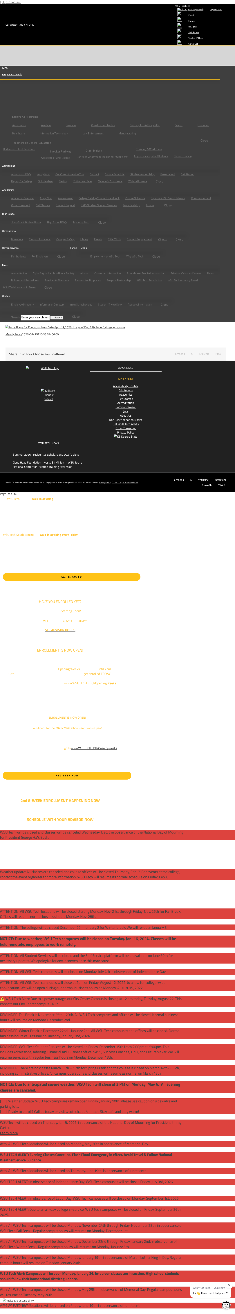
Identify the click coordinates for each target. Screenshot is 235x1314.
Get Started (125, 399)
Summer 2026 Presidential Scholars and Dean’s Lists (46, 454)
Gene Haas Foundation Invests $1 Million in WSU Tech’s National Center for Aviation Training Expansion (47, 464)
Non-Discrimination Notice (125, 419)
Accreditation (125, 403)
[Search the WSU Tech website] (5, 310)
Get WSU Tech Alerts (126, 424)
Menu (5, 68)
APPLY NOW (125, 379)
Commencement (125, 407)
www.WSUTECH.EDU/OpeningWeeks (94, 748)
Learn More (9, 1133)
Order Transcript (125, 428)
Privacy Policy (125, 432)
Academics (125, 394)
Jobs (125, 411)
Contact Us (116, 482)
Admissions (126, 390)
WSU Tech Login (182, 5)
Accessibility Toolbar (125, 386)
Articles (125, 482)
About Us (125, 415)
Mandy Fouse (14, 334)
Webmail (134, 482)
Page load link (8, 494)
